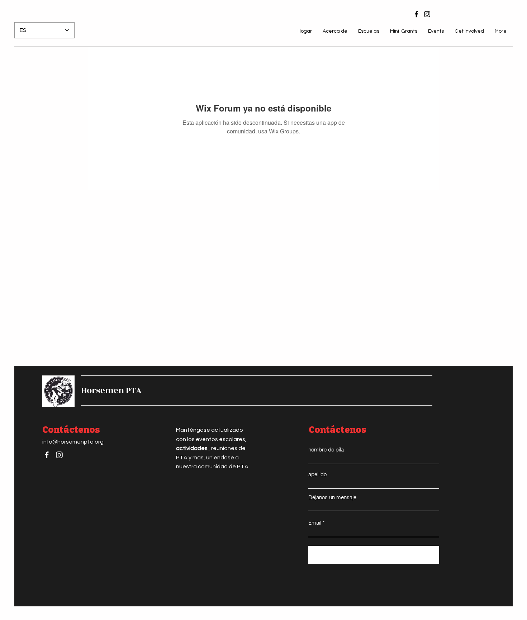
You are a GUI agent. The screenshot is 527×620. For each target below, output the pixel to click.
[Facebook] (416, 14)
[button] (335, 31)
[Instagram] (427, 14)
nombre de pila (326, 449)
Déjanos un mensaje (332, 497)
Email (314, 522)
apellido (317, 474)
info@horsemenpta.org (73, 442)
